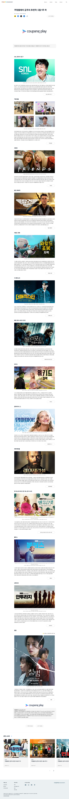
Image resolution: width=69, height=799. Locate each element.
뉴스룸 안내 (5, 784)
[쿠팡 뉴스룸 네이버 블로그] (34, 785)
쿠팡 (14, 784)
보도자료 (51, 2)
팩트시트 (4, 786)
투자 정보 (15, 789)
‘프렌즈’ (51, 185)
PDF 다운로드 (51, 16)
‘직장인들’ (50, 143)
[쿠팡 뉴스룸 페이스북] (31, 785)
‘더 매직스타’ (50, 315)
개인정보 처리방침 (6, 795)
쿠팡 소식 (45, 2)
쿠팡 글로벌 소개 (16, 786)
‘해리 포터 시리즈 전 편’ (48, 359)
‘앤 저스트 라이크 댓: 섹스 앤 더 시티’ (46, 532)
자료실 (56, 2)
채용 (14, 788)
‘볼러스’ (51, 578)
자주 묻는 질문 (5, 788)
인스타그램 (23, 717)
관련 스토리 (6, 736)
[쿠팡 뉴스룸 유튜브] (25, 785)
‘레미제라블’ (50, 486)
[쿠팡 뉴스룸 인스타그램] (28, 785)
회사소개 (61, 2)
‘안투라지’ (50, 625)
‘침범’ (51, 699)
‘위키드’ (51, 401)
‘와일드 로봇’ (50, 273)
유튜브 (27, 717)
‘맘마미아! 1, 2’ (49, 444)
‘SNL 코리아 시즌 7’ (49, 94)
